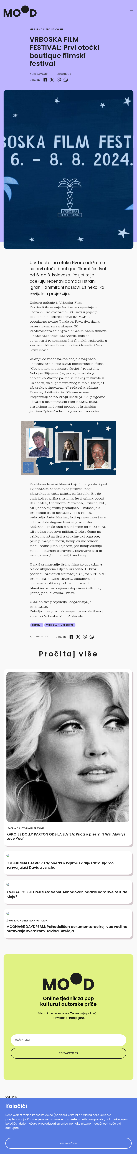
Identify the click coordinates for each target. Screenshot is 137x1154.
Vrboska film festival (59, 624)
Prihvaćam (68, 1143)
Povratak (39, 636)
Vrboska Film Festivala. (64, 616)
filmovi (36, 624)
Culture (11, 1097)
